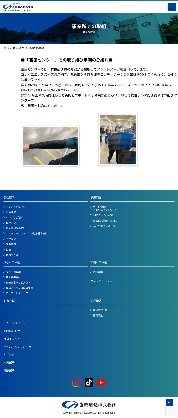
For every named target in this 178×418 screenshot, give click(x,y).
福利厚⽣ (98, 315)
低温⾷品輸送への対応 (105, 220)
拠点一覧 (9, 301)
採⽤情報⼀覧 (100, 310)
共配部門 (9, 370)
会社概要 (11, 238)
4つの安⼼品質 (14, 217)
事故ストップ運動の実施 (19, 287)
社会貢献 (98, 271)
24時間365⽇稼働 (103, 215)
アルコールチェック (17, 293)
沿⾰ (8, 249)
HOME (6, 47)
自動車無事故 (13, 277)
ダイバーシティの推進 (17, 347)
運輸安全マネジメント (18, 282)
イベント (9, 354)
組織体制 (11, 244)
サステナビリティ (101, 281)
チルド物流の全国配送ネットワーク (105, 208)
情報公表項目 (13, 255)
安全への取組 (13, 271)
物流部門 (9, 362)
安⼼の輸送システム (104, 226)
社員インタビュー (14, 339)
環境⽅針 (11, 222)
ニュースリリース (14, 323)
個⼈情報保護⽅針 (16, 228)
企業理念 (11, 212)
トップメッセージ (16, 206)
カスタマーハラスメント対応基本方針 (26, 233)
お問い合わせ (11, 331)
